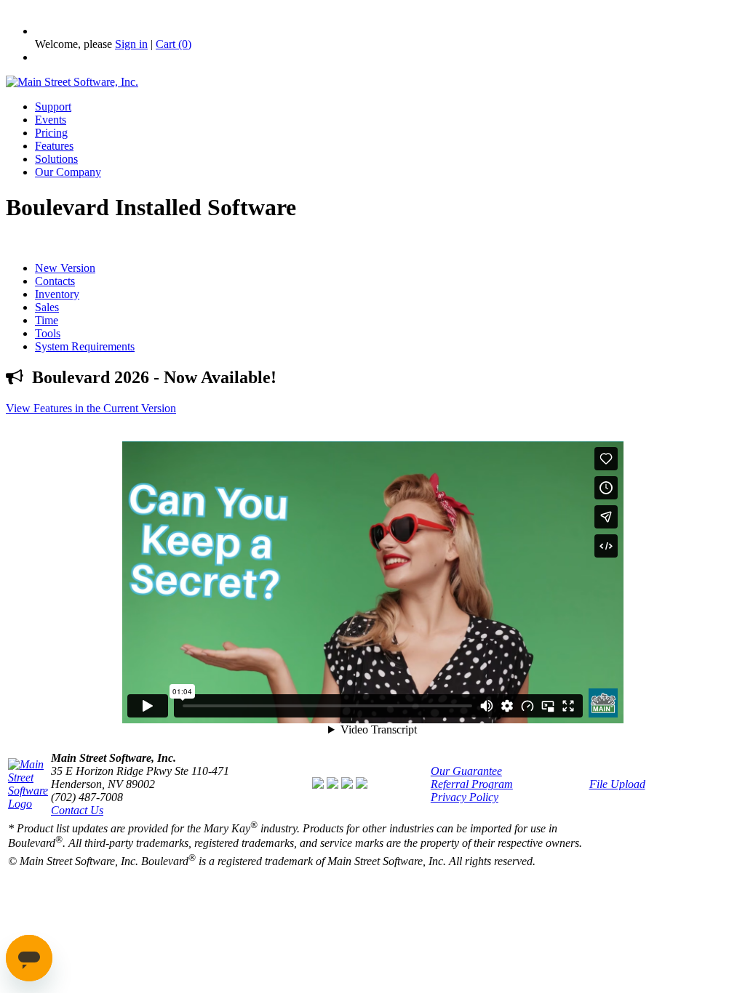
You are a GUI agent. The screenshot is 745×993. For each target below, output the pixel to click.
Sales (47, 307)
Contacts (55, 281)
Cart (173, 44)
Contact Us (77, 810)
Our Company (68, 172)
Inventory (57, 294)
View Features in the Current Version (91, 408)
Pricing (51, 132)
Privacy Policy (464, 797)
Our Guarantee (466, 771)
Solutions (56, 159)
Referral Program (472, 784)
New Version (65, 268)
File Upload (617, 784)
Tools (47, 333)
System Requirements (85, 346)
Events (50, 119)
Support (53, 106)
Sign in (131, 44)
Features (54, 146)
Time (46, 320)
